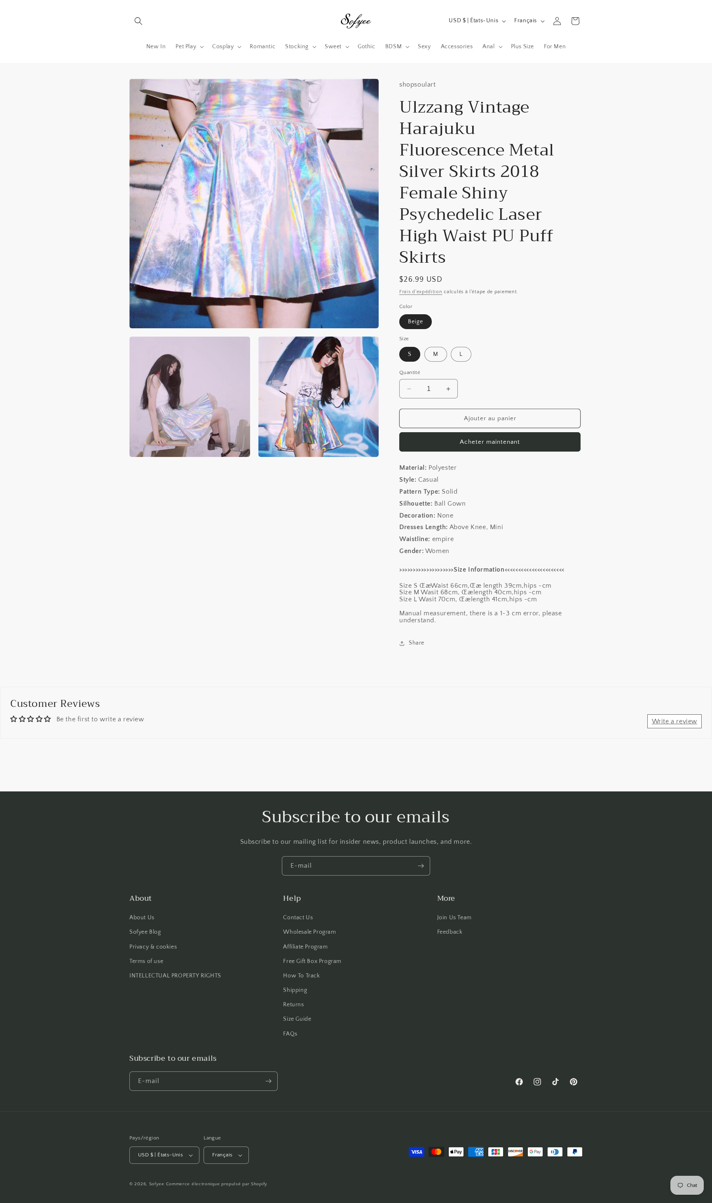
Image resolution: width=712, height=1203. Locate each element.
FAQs (290, 1034)
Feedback (450, 932)
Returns (293, 1004)
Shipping (295, 990)
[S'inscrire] (421, 866)
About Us (142, 917)
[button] (138, 21)
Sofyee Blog (145, 932)
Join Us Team (454, 917)
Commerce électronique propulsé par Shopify (216, 1184)
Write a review (674, 721)
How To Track (301, 975)
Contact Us (298, 917)
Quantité (409, 372)
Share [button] (416, 643)
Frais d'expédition (421, 291)
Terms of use (146, 961)
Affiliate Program (305, 947)
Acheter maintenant (490, 441)
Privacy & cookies (153, 947)
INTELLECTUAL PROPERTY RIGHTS (175, 975)
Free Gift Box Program (312, 961)
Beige (415, 321)
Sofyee (156, 1184)
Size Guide (297, 1019)
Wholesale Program (309, 932)
